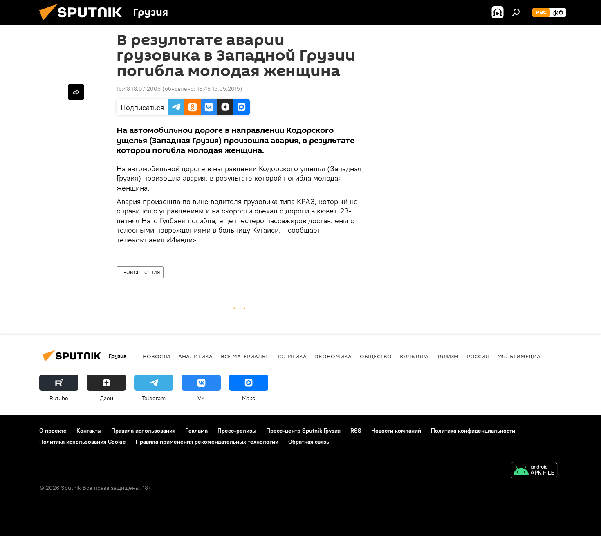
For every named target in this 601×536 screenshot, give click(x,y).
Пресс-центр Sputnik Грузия (303, 430)
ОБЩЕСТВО (376, 356)
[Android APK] (534, 471)
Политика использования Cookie (82, 441)
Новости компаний (396, 430)
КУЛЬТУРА (414, 356)
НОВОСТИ (156, 356)
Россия (478, 356)
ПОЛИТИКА (291, 356)
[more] (76, 92)
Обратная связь (308, 441)
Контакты (88, 430)
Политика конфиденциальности (473, 430)
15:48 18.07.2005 (139, 88)
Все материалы (244, 356)
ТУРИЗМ (448, 356)
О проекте (53, 430)
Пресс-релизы (237, 430)
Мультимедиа (518, 356)
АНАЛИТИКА (195, 356)
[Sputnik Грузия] (84, 22)
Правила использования (143, 430)
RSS (355, 430)
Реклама (196, 430)
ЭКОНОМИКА (333, 356)
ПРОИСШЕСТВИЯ (140, 272)
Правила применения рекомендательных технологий (207, 441)
